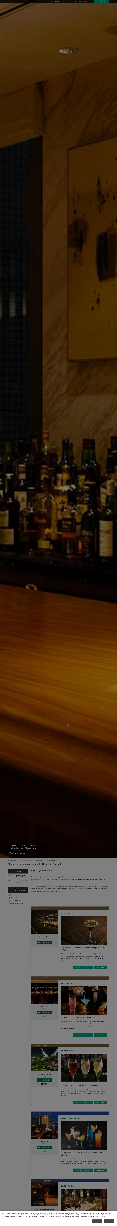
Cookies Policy (91, 1216)
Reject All (96, 1221)
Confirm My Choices (84, 1221)
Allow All (109, 1221)
